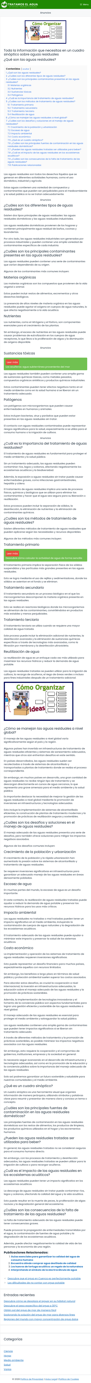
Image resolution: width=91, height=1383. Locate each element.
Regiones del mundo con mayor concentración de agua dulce (41, 1319)
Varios (7, 1369)
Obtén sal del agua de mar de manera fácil (30, 1310)
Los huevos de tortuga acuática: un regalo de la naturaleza (47, 1266)
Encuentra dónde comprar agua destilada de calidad (43, 1263)
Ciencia (8, 1351)
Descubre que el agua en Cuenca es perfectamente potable (44, 1278)
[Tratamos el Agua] (19, 4)
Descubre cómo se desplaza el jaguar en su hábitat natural (39, 1301)
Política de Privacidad (31, 1379)
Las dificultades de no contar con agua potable (36, 1282)
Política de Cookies (69, 1379)
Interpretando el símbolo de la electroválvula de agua (44, 1270)
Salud (7, 1364)
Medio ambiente (14, 1360)
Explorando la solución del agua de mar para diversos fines (39, 1314)
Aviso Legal (51, 1379)
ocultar (26, 69)
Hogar (7, 1355)
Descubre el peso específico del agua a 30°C (31, 1305)
